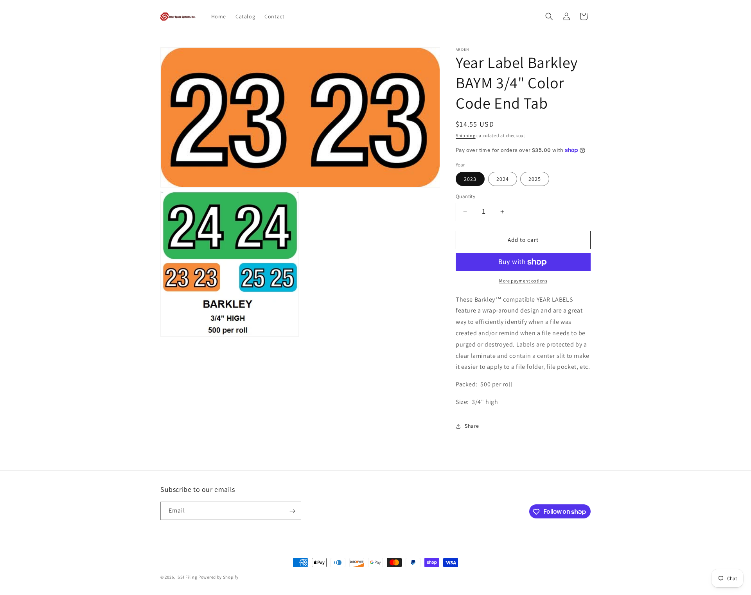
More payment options (523, 281)
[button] (549, 16)
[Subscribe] (292, 511)
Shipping (466, 135)
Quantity (465, 196)
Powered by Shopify (218, 577)
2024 (502, 178)
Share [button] (472, 425)
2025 (534, 178)
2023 (470, 178)
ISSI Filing (187, 577)
